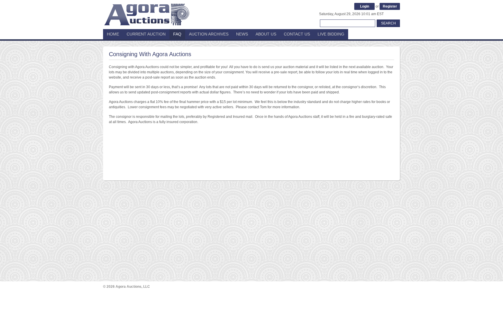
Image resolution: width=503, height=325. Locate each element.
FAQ (177, 34)
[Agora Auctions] (146, 11)
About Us (266, 34)
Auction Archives (209, 34)
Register (390, 6)
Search (388, 23)
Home (113, 34)
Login (364, 6)
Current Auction (146, 34)
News (242, 34)
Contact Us (297, 34)
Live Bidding (331, 34)
